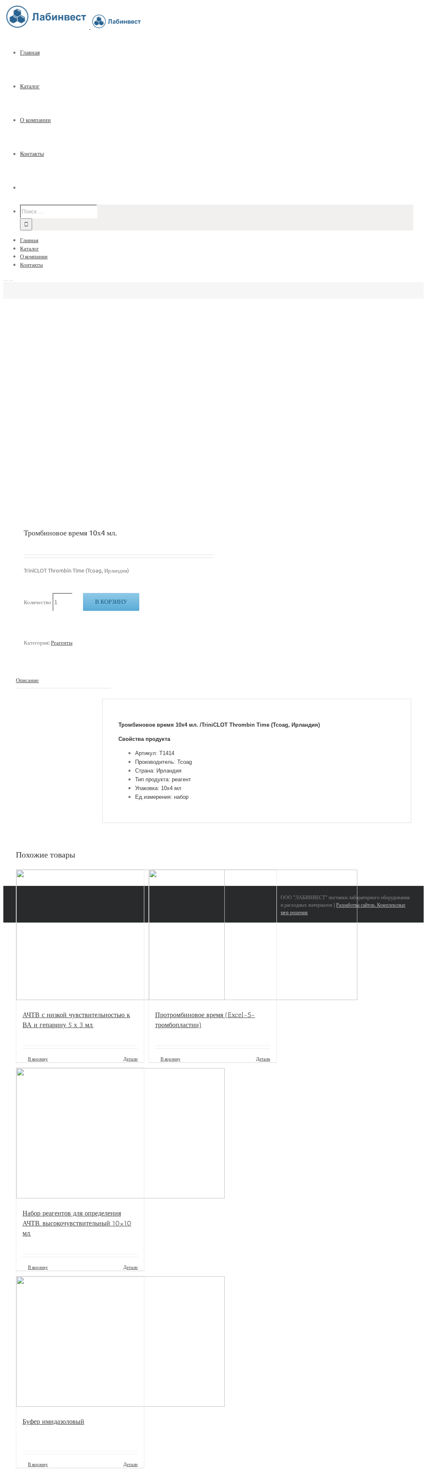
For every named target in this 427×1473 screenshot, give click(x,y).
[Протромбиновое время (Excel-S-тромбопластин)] (212, 936)
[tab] (63, 680)
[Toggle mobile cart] (11, 278)
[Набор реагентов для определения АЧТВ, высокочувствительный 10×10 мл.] (80, 1134)
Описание (27, 679)
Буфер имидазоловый (53, 1421)
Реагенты (62, 642)
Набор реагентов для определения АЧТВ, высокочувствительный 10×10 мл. (77, 1223)
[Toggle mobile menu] (5, 278)
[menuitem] (222, 53)
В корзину (111, 601)
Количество (37, 601)
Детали (130, 1058)
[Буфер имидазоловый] (80, 1342)
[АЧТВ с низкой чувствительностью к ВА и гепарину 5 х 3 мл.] (80, 936)
